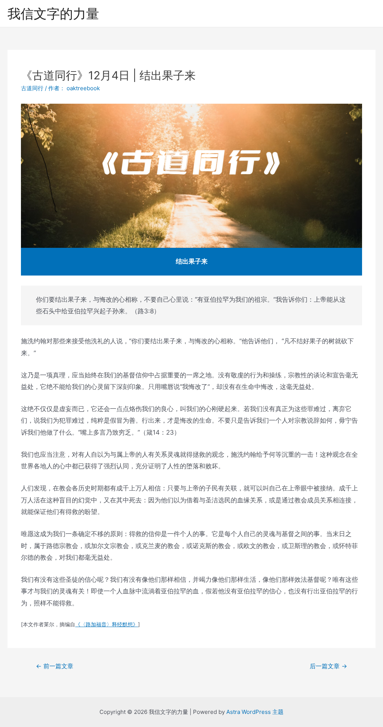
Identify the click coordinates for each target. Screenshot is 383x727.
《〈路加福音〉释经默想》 (106, 624)
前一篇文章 (54, 666)
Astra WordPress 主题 (255, 711)
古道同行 (32, 88)
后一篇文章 (328, 666)
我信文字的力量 (53, 13)
